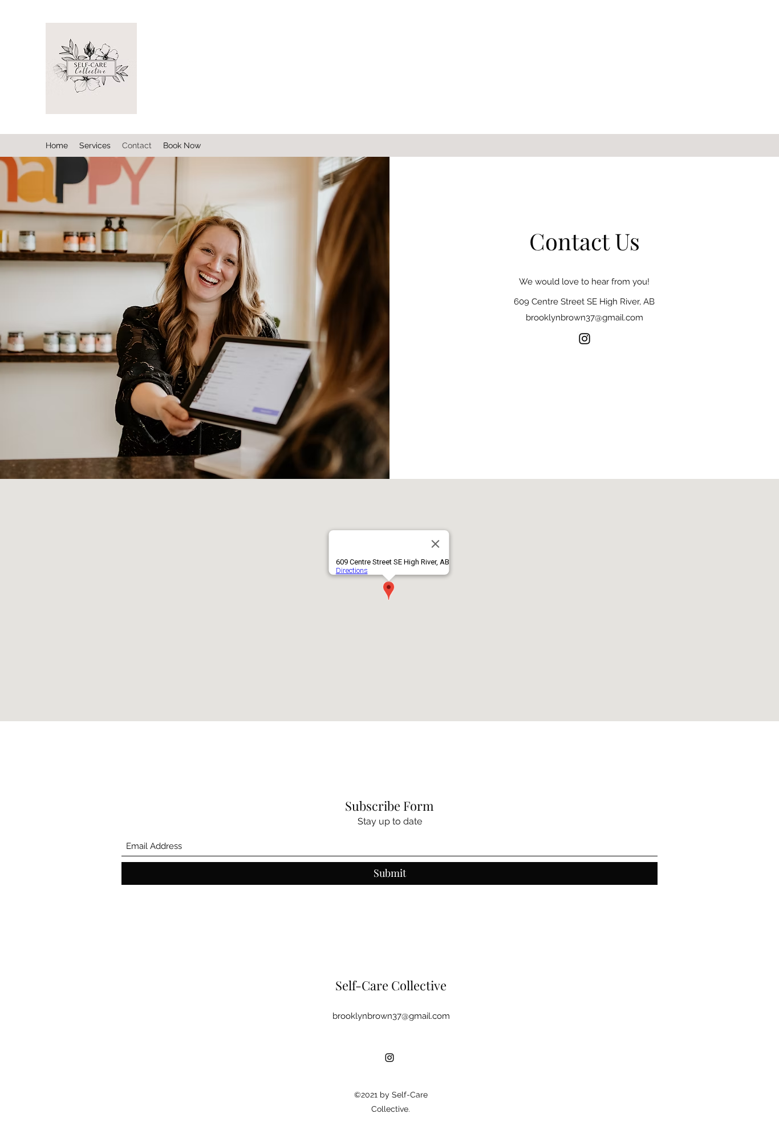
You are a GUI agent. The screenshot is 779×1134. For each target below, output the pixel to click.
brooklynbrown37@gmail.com (584, 317)
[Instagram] (584, 338)
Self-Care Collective (391, 985)
